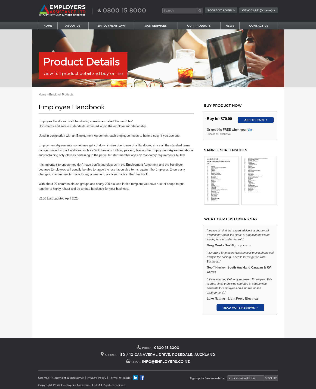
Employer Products (61, 94)
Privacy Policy (96, 377)
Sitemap (44, 377)
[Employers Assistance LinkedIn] (135, 377)
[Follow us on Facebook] (142, 377)
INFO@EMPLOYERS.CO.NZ (166, 362)
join (249, 129)
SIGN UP (271, 378)
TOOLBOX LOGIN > (221, 10)
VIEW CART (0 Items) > (258, 10)
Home (42, 94)
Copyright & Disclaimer (68, 377)
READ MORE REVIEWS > (240, 307)
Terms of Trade (119, 377)
